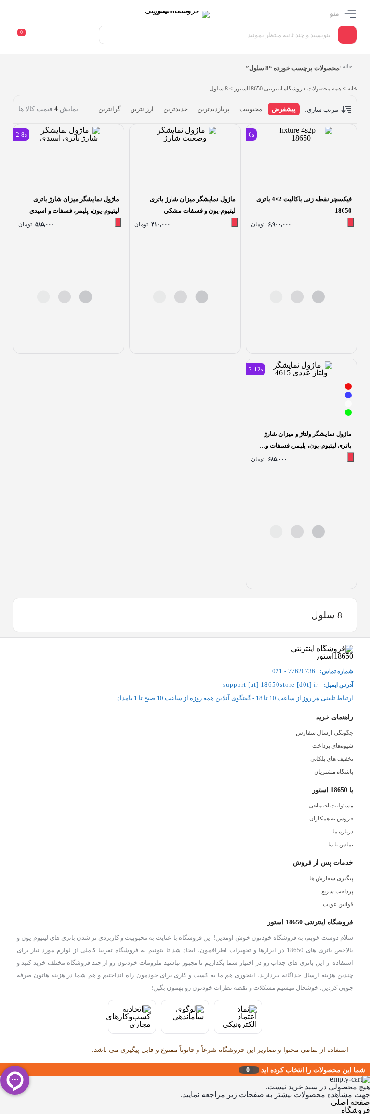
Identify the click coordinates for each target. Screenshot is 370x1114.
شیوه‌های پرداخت (332, 746)
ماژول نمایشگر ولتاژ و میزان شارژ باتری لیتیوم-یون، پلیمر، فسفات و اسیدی (308, 445)
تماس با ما (340, 844)
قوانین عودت (338, 904)
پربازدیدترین (214, 109)
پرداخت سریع (337, 891)
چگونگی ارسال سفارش (324, 733)
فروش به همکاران (331, 818)
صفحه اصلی (350, 1102)
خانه (347, 67)
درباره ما (342, 831)
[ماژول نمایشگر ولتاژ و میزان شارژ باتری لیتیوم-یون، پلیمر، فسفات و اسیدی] (301, 392)
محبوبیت (250, 109)
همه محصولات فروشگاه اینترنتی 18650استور (287, 88)
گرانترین (109, 109)
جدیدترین (175, 109)
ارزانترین (142, 109)
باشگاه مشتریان (333, 771)
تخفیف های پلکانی (331, 758)
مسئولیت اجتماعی (331, 805)
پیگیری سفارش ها (331, 878)
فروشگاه (355, 1110)
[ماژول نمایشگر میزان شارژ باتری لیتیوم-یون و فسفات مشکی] (185, 158)
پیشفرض (284, 109)
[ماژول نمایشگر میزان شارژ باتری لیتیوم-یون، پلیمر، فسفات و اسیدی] (68, 158)
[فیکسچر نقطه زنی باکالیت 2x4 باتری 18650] (301, 158)
